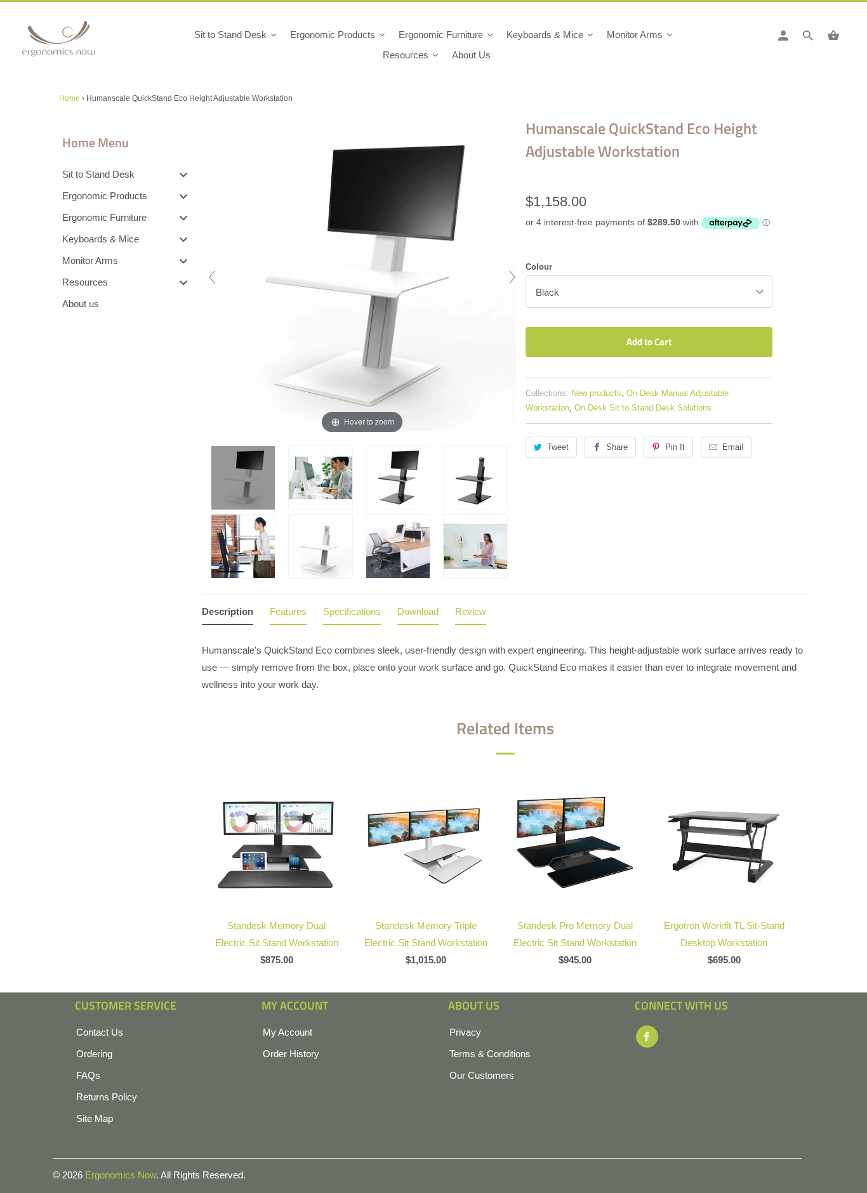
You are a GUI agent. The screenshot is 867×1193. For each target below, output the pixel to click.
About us (80, 303)
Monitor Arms (90, 260)
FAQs (88, 1075)
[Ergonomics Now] (79, 43)
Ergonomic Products (104, 195)
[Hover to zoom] (362, 275)
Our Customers (481, 1075)
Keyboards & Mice (100, 239)
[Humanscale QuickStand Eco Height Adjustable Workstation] (246, 478)
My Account (287, 1032)
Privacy (465, 1032)
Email (732, 447)
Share (617, 447)
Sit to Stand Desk (98, 174)
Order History (291, 1053)
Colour (539, 267)
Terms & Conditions (490, 1053)
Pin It (675, 447)
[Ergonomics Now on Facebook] (647, 1036)
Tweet (558, 447)
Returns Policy (106, 1096)
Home (69, 98)
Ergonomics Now (120, 1175)
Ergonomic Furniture (104, 217)
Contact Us (99, 1032)
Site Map (94, 1118)
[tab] (227, 614)
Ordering (94, 1053)
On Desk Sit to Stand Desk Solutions (642, 407)
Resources (85, 282)
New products (596, 393)
